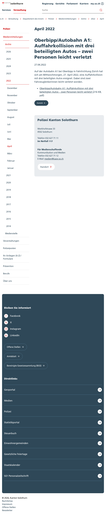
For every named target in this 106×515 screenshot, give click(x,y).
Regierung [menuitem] (47, 3)
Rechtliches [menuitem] (7, 501)
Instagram (15, 328)
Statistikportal (11, 422)
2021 (8, 175)
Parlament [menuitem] (72, 3)
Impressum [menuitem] (7, 504)
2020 (8, 182)
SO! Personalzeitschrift (16, 475)
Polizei (51, 19)
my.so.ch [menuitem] (96, 3)
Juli (8, 124)
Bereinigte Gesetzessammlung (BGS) (24, 365)
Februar (11, 160)
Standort (44, 167)
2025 (8, 59)
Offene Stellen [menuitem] (9, 507)
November (12, 95)
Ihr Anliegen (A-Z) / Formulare (12, 257)
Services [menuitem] (6, 10)
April (102, 19)
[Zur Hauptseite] (12, 3)
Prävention (8, 266)
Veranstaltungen (11, 241)
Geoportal (9, 389)
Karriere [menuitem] (84, 3)
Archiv (83, 19)
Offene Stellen (14, 347)
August (10, 117)
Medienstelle (11, 233)
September (12, 110)
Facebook (15, 315)
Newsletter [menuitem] (7, 510)
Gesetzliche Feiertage (15, 454)
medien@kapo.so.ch (54, 159)
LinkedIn (14, 335)
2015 (8, 219)
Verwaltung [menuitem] (19, 10)
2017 (8, 204)
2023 (8, 73)
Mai (9, 139)
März (9, 153)
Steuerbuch (10, 433)
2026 (8, 51)
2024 (8, 66)
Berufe (6, 273)
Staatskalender (12, 464)
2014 (8, 226)
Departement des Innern (33, 19)
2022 (93, 19)
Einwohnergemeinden (16, 443)
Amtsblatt (11, 356)
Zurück (40, 103)
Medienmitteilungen (67, 19)
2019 (8, 190)
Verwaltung (13, 19)
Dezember (12, 88)
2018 (8, 197)
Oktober (11, 102)
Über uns (7, 281)
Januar (10, 168)
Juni (9, 131)
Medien (8, 400)
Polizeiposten (9, 248)
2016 (8, 211)
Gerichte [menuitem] (60, 3)
